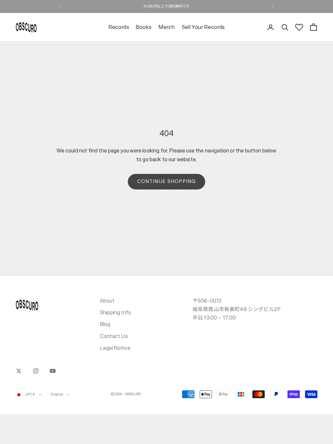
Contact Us (114, 336)
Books (144, 27)
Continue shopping (166, 181)
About (107, 300)
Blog (105, 324)
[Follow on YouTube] (52, 371)
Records (118, 27)
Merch (166, 27)
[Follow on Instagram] (36, 371)
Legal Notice (115, 347)
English (57, 394)
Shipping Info (115, 312)
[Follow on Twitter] (19, 371)
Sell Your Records (203, 27)
